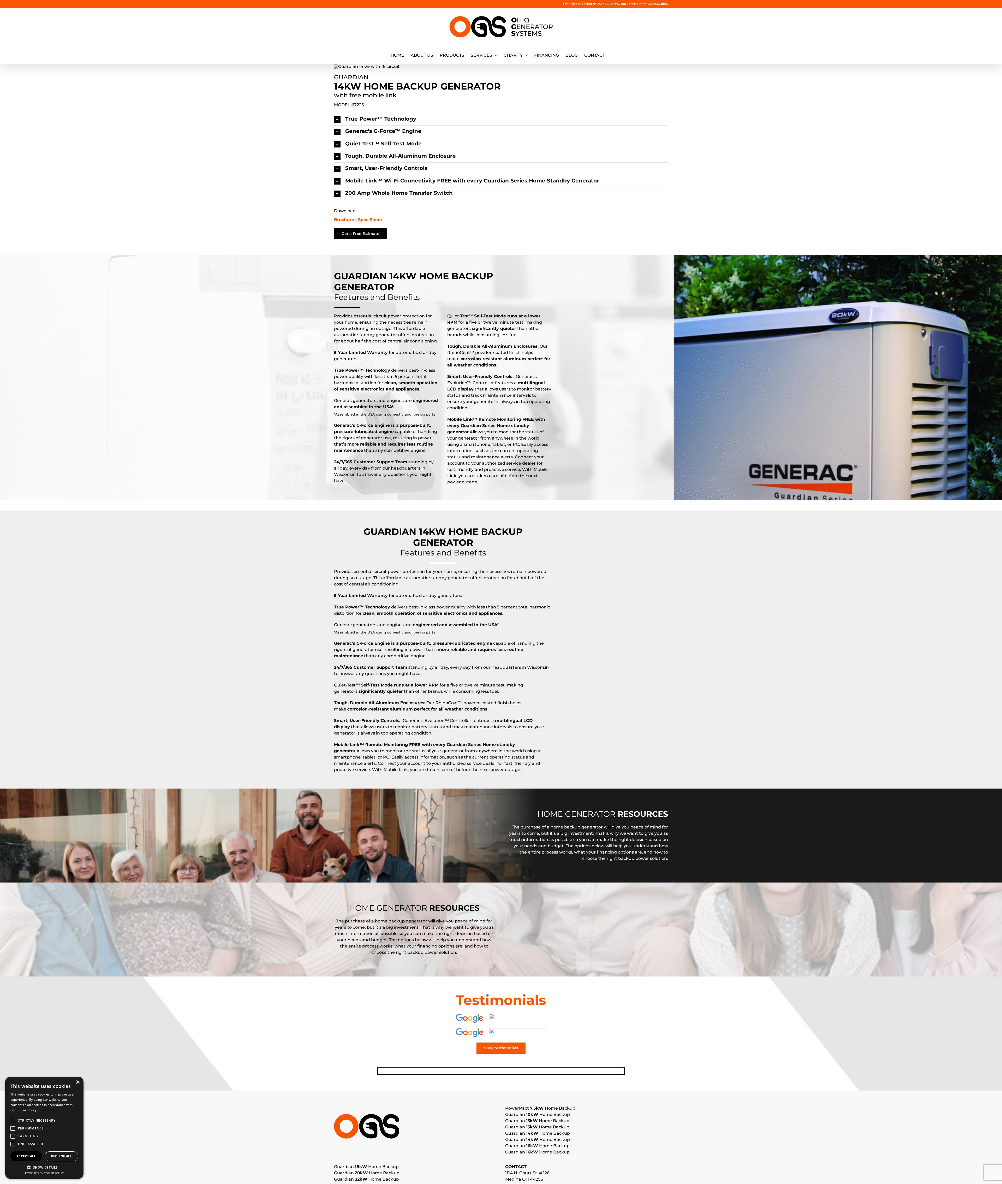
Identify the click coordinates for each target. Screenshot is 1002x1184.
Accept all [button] (26, 1156)
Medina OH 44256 (524, 1179)
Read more (46, 1110)
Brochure (344, 219)
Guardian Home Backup (537, 1114)
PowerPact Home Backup (540, 1108)
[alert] (44, 1128)
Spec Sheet (370, 219)
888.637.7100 (615, 4)
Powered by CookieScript (44, 1173)
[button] (501, 119)
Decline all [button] (61, 1156)
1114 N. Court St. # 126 (527, 1172)
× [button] (78, 1082)
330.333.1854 (658, 4)
